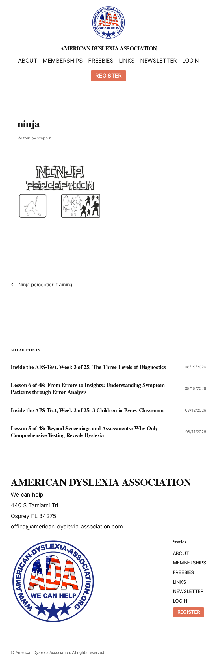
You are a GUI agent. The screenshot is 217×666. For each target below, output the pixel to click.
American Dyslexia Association (108, 48)
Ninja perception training (45, 284)
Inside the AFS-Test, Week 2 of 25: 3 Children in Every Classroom (87, 410)
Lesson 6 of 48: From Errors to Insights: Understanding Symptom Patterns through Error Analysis (87, 388)
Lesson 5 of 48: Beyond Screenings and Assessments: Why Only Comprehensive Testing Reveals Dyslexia (84, 431)
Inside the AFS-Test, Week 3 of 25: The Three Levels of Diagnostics (88, 367)
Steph (42, 138)
